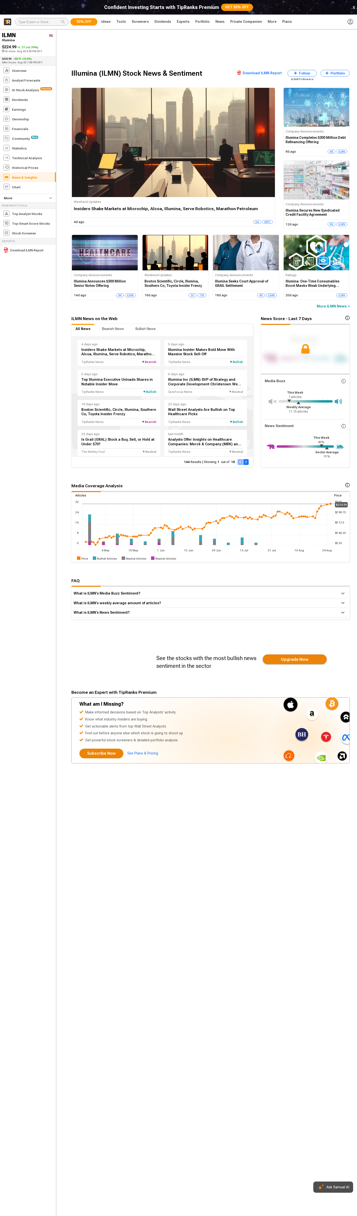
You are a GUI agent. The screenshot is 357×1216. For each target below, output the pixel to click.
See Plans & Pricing (142, 753)
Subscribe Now (101, 753)
